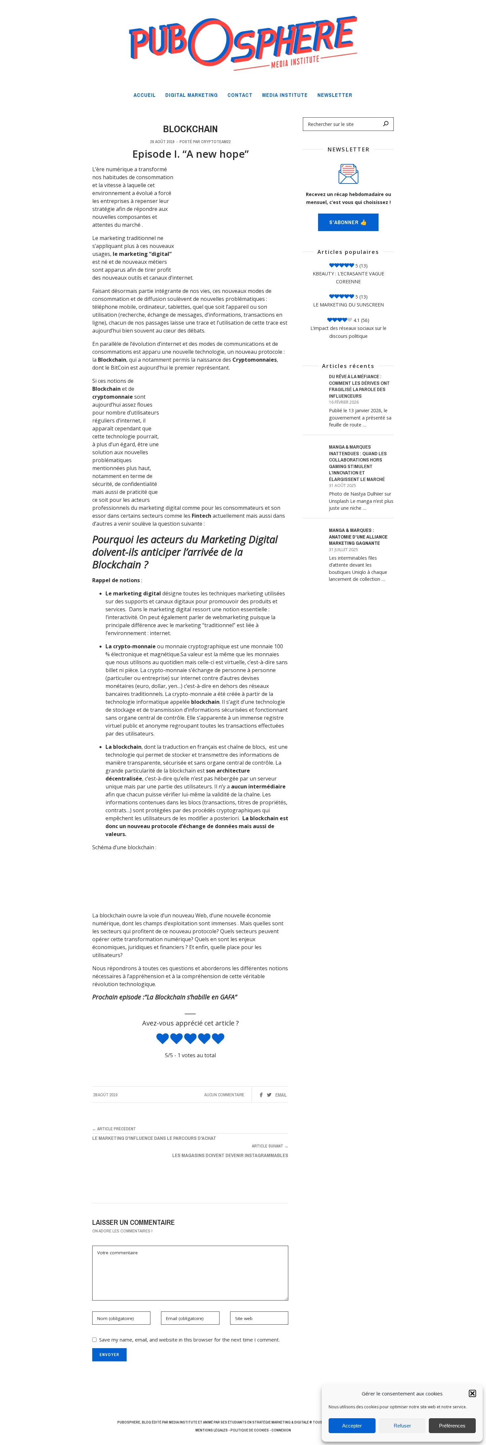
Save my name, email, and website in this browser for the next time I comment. (189, 1339)
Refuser (402, 1425)
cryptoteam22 (216, 141)
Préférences (452, 1425)
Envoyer (109, 1354)
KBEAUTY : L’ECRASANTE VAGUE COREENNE (348, 277)
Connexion (281, 1430)
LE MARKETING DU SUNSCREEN (348, 304)
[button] (472, 1393)
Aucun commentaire (224, 1095)
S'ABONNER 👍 (348, 222)
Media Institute (183, 1422)
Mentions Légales (211, 1430)
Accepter (352, 1425)
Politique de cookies (249, 1430)
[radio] (162, 1039)
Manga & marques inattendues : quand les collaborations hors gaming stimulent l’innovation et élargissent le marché (358, 463)
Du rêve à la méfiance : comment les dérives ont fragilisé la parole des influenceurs (359, 386)
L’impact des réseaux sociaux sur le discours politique (348, 332)
